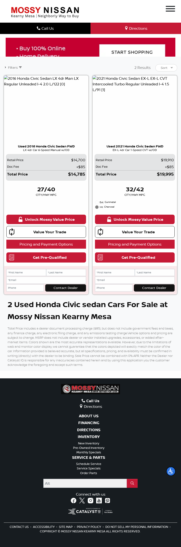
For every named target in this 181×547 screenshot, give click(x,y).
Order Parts (88, 473)
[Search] (132, 483)
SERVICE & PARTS (88, 457)
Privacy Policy (89, 527)
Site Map (66, 527)
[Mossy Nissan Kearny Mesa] (45, 12)
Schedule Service (88, 464)
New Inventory (88, 443)
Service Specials (89, 468)
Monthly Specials (88, 452)
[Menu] (170, 9)
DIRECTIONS (88, 430)
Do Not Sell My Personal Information (137, 527)
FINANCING (88, 423)
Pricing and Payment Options (46, 244)
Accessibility (44, 527)
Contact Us (19, 527)
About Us (89, 416)
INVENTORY (89, 437)
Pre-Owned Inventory (88, 448)
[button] (171, 471)
